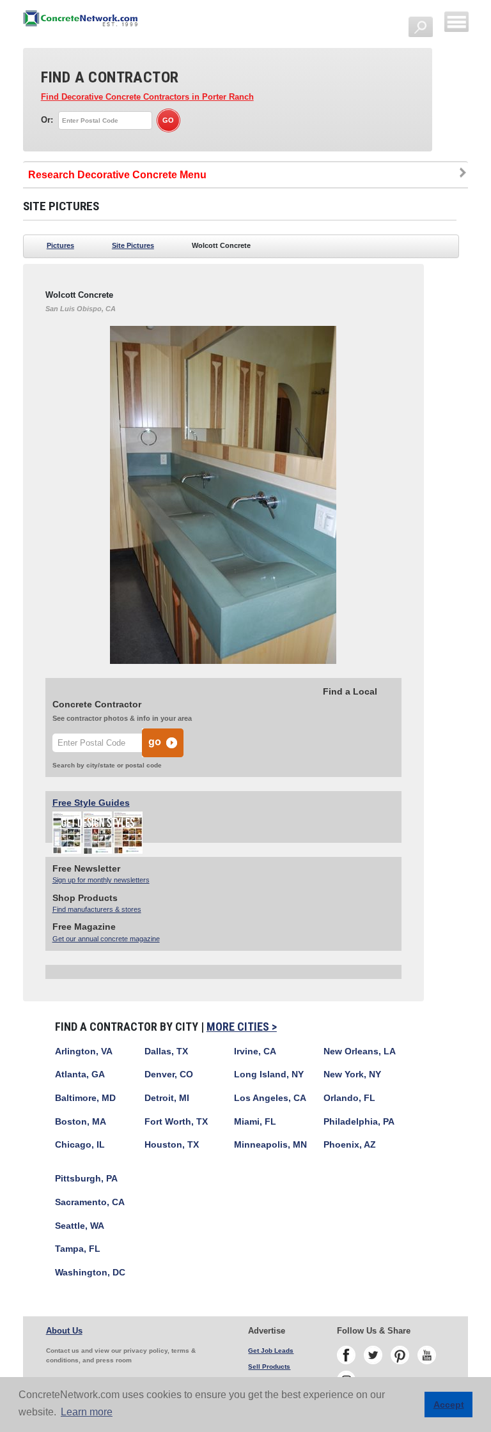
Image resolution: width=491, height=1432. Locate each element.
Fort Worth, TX (176, 1122)
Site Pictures (133, 245)
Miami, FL (255, 1122)
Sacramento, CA (90, 1202)
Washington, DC (90, 1272)
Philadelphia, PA (358, 1122)
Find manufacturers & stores (96, 909)
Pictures (60, 245)
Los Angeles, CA (270, 1098)
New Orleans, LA (359, 1051)
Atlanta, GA (80, 1074)
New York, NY (352, 1074)
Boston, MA (80, 1122)
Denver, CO (168, 1074)
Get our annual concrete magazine (106, 939)
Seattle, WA (79, 1226)
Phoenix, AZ (349, 1145)
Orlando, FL (349, 1098)
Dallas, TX (166, 1051)
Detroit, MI (166, 1098)
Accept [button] (448, 1404)
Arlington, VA (84, 1051)
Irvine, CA (255, 1051)
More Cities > (242, 1026)
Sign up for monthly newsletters (101, 880)
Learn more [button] (87, 1411)
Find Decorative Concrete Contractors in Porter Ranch (147, 97)
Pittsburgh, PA (86, 1178)
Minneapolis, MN (270, 1145)
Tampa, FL (77, 1249)
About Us (64, 1331)
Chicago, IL (80, 1145)
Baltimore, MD (85, 1098)
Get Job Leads (270, 1350)
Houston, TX (171, 1145)
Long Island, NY (269, 1074)
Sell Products (269, 1366)
